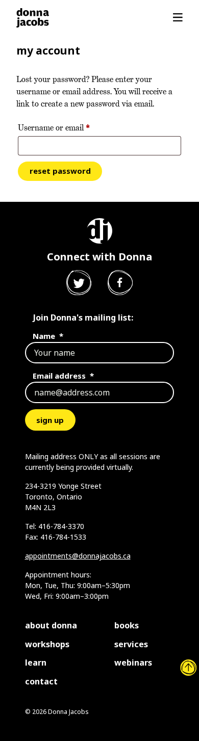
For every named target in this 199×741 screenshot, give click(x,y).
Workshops (47, 644)
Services (131, 644)
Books (126, 625)
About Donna (51, 625)
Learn (35, 662)
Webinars (133, 662)
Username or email (69, 127)
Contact (41, 681)
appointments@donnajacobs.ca (78, 556)
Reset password (60, 171)
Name (48, 336)
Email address (63, 376)
